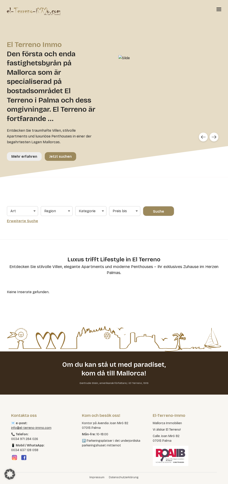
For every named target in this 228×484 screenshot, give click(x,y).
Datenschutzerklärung (123, 477)
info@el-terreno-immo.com (31, 428)
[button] (10, 474)
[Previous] (203, 137)
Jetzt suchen (60, 156)
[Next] (214, 137)
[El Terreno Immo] (33, 11)
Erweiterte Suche (22, 221)
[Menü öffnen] (219, 9)
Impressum (97, 477)
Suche (158, 211)
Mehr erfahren (24, 156)
